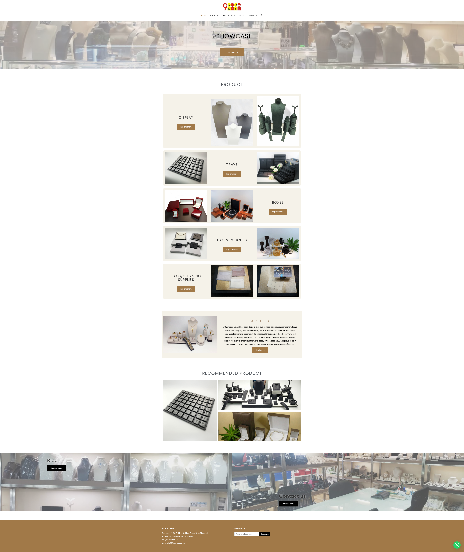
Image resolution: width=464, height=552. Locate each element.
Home (204, 15)
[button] (457, 545)
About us (215, 15)
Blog (241, 15)
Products (228, 15)
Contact (252, 15)
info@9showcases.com (176, 543)
